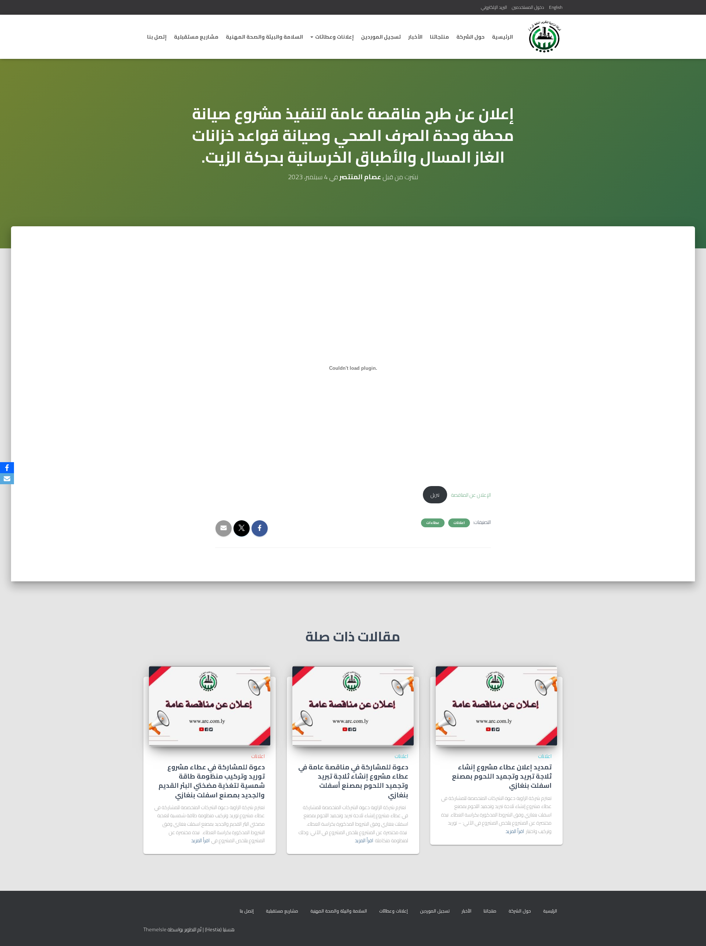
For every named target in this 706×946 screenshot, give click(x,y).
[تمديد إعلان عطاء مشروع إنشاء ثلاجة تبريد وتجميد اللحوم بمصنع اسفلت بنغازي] (496, 706)
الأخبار (415, 37)
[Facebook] (7, 467)
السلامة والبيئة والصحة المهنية (264, 37)
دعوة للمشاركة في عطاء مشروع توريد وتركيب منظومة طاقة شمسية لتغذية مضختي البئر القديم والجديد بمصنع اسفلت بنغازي (211, 781)
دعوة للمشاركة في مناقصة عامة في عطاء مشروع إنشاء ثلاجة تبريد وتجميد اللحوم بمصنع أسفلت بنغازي (353, 781)
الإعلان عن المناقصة (471, 495)
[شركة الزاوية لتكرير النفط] (544, 36)
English (556, 7)
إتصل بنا (157, 37)
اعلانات (459, 522)
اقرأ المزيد (515, 831)
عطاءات (432, 522)
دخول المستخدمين (528, 7)
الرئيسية (502, 37)
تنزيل (435, 495)
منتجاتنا (439, 37)
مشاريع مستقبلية (196, 37)
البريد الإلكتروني (494, 7)
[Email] (7, 478)
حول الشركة (470, 37)
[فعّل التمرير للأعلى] (15, 931)
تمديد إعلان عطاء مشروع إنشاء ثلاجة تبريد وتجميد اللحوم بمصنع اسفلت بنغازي (502, 776)
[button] (312, 37)
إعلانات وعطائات (334, 37)
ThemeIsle (155, 929)
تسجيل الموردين (381, 37)
